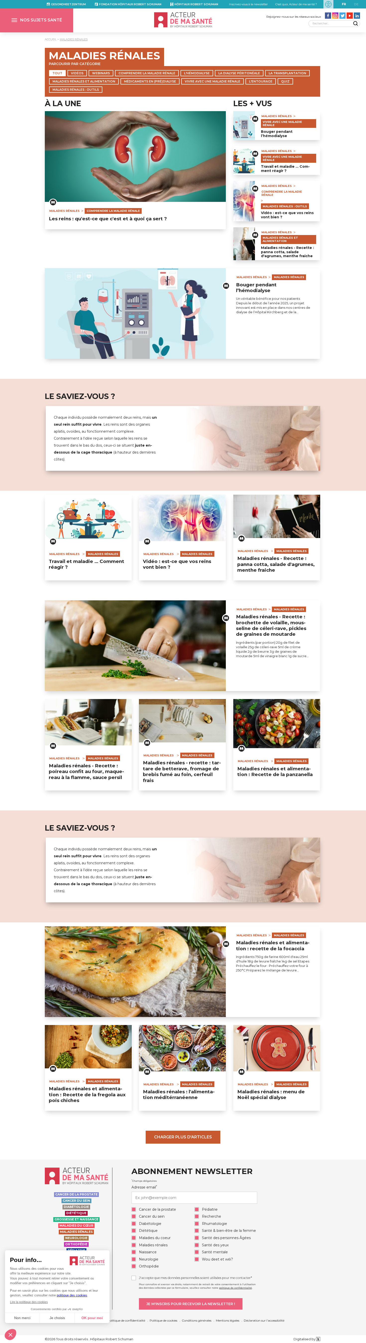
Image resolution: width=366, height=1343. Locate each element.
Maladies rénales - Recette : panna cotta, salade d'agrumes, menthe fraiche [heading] (276, 564)
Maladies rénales (74, 39)
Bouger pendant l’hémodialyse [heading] (256, 287)
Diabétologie (76, 1207)
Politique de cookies (163, 1320)
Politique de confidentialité (126, 1320)
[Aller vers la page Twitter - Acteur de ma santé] (342, 15)
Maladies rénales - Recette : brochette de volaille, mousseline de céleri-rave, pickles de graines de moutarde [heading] (271, 625)
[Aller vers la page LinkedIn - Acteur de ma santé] (357, 15)
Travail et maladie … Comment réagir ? (285, 168)
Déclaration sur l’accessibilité (264, 1320)
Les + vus (252, 103)
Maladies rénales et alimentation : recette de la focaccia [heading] (272, 945)
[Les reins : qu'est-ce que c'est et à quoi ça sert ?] (135, 156)
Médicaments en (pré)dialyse (150, 81)
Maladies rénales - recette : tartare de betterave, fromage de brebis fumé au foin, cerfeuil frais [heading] (182, 771)
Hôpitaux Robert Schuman (196, 4)
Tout (57, 73)
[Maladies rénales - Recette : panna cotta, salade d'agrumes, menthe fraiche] (244, 243)
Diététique (76, 1213)
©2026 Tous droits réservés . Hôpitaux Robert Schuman (89, 1339)
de (356, 4)
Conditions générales (196, 1320)
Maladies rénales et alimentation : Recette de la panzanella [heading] (275, 771)
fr (344, 4)
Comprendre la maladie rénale (147, 73)
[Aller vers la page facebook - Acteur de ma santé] (328, 15)
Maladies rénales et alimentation (84, 81)
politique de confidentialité (235, 1287)
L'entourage (260, 81)
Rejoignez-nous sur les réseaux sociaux (293, 16)
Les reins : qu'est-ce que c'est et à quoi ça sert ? (108, 219)
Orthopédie (76, 1244)
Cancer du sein (76, 1200)
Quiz (285, 81)
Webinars (101, 73)
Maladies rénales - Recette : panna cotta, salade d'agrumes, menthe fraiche (287, 252)
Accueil (51, 39)
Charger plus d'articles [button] (183, 1137)
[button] (36, 20)
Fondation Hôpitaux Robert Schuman (130, 4)
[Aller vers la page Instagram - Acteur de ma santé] (335, 15)
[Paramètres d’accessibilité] (328, 4)
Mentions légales (227, 1320)
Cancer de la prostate (76, 1194)
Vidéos (77, 73)
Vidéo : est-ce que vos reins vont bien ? (287, 215)
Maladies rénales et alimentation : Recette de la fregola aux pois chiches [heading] (87, 1094)
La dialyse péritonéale (239, 73)
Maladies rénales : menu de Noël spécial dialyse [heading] (271, 1094)
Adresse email (144, 1187)
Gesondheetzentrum (68, 4)
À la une (63, 103)
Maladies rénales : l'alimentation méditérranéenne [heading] (179, 1094)
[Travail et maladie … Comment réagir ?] (244, 160)
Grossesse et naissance (76, 1219)
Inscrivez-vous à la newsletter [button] (248, 4)
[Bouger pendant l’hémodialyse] (244, 125)
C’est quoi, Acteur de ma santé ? (296, 4)
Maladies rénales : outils (76, 89)
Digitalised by (305, 1339)
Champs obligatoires (144, 1180)
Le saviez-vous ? (80, 396)
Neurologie (76, 1238)
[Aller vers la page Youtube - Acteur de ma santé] (350, 15)
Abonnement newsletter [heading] (191, 1172)
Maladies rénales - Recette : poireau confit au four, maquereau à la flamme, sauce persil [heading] (86, 771)
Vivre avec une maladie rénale (212, 81)
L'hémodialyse (197, 73)
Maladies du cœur (76, 1225)
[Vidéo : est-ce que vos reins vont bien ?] (244, 201)
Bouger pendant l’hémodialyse (277, 134)
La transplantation (287, 73)
